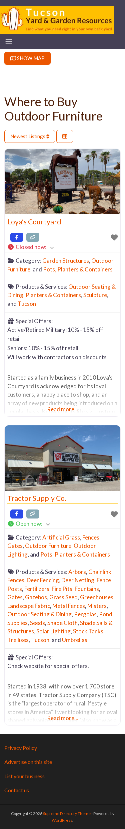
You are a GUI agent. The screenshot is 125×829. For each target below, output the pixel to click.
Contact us (16, 790)
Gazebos (36, 597)
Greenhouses (96, 597)
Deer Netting (77, 580)
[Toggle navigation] (9, 41)
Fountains (87, 588)
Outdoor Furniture (48, 545)
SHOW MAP (30, 58)
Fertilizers (36, 588)
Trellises (18, 639)
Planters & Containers (53, 294)
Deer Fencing (43, 580)
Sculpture (95, 294)
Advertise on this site (28, 762)
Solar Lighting (53, 631)
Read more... (62, 409)
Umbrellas (74, 639)
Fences (90, 537)
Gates (15, 545)
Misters (97, 605)
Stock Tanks (88, 631)
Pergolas (85, 614)
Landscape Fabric (28, 605)
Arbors (77, 571)
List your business (24, 776)
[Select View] (64, 136)
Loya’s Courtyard (34, 221)
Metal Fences (68, 605)
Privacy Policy (20, 748)
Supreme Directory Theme (67, 813)
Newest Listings (28, 136)
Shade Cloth (62, 622)
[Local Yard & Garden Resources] (57, 19)
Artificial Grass (61, 537)
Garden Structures (65, 260)
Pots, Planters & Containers (78, 269)
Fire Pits (62, 588)
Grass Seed (63, 597)
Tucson (27, 303)
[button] (62, 247)
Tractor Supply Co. (36, 498)
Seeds (37, 622)
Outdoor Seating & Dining (39, 614)
